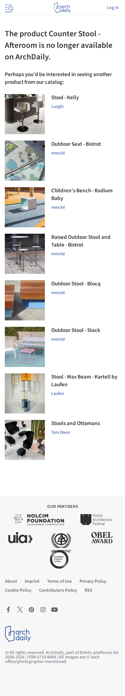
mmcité (58, 153)
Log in (113, 7)
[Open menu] (8, 7)
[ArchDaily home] (62, 8)
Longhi (57, 106)
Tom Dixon (60, 432)
